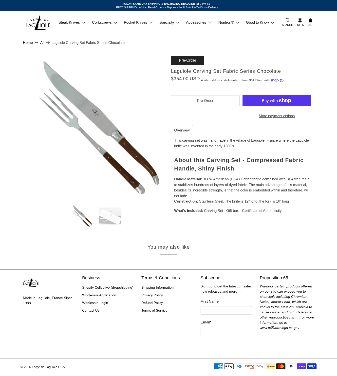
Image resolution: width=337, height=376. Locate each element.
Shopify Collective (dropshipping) (107, 287)
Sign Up (226, 344)
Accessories (196, 22)
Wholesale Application (99, 295)
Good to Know (257, 22)
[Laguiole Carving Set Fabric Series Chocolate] (94, 127)
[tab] (182, 130)
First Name (210, 301)
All (42, 42)
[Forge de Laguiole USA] (38, 22)
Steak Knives (69, 22)
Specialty (166, 22)
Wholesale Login (95, 303)
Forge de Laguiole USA (48, 367)
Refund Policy (152, 303)
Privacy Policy (152, 295)
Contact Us (90, 310)
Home (28, 42)
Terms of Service (154, 310)
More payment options (277, 116)
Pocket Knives (135, 22)
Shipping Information (157, 287)
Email (206, 322)
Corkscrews (102, 22)
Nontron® (226, 22)
